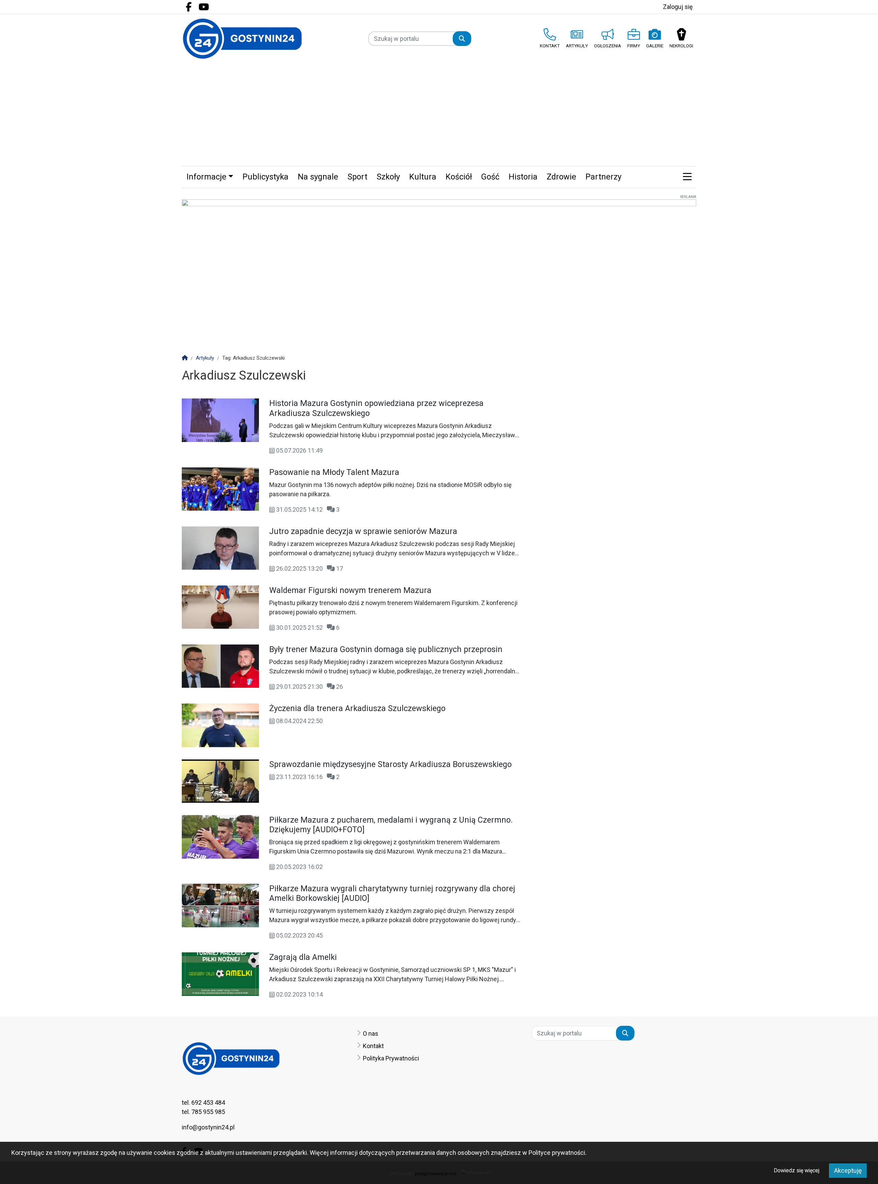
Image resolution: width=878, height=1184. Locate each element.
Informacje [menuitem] (206, 177)
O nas (370, 1033)
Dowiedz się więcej (796, 1170)
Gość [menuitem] (490, 177)
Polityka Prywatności (391, 1058)
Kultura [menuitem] (422, 177)
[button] (687, 177)
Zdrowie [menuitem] (561, 177)
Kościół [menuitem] (459, 177)
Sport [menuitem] (357, 177)
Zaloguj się (678, 6)
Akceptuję (848, 1170)
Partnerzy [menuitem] (603, 177)
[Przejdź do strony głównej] (242, 39)
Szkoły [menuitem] (388, 177)
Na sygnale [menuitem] (318, 177)
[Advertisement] (439, 115)
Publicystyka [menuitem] (265, 177)
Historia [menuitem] (523, 177)
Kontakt (373, 1045)
